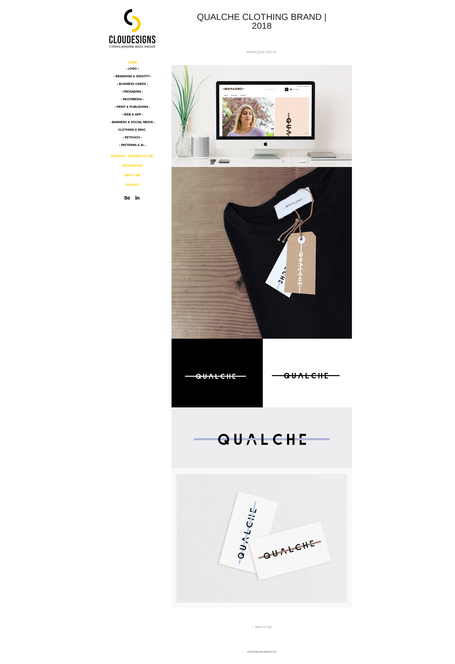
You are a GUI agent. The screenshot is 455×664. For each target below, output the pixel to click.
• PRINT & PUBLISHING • (132, 106)
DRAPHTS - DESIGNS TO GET (132, 156)
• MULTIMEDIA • (132, 99)
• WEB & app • (132, 114)
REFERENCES (132, 165)
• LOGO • (132, 68)
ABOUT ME (132, 175)
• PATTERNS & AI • (132, 145)
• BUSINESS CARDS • (132, 84)
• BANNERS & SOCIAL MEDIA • (132, 122)
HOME (132, 62)
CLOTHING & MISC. (132, 129)
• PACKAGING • (132, 91)
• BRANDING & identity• (132, 76)
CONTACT (132, 184)
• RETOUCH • (132, 137)
